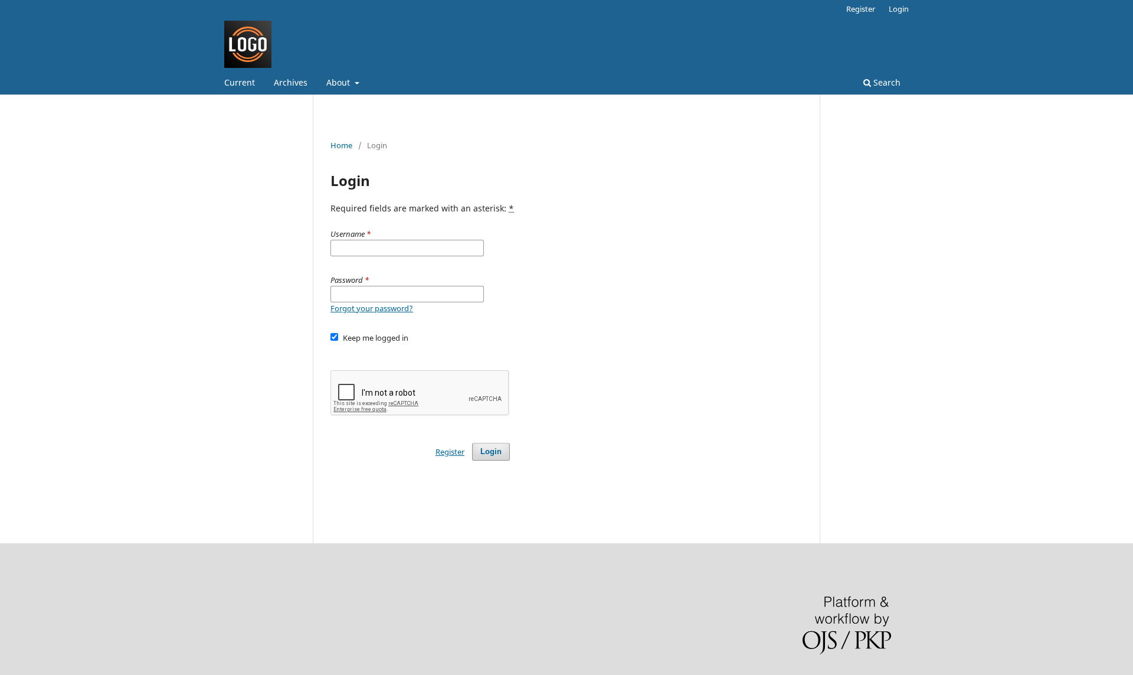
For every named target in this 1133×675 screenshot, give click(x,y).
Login (899, 9)
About (339, 82)
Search (885, 82)
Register (860, 9)
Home (341, 145)
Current (239, 82)
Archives (290, 82)
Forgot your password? (371, 308)
